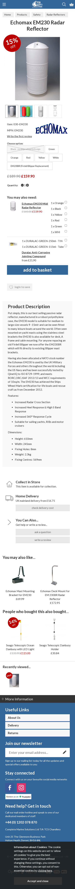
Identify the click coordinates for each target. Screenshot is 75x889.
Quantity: (12, 185)
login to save (22, 286)
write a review (43, 539)
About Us (14, 717)
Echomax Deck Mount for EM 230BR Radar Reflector (55, 595)
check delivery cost (43, 507)
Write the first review (19, 136)
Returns (13, 733)
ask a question (43, 532)
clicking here (45, 870)
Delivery (13, 725)
